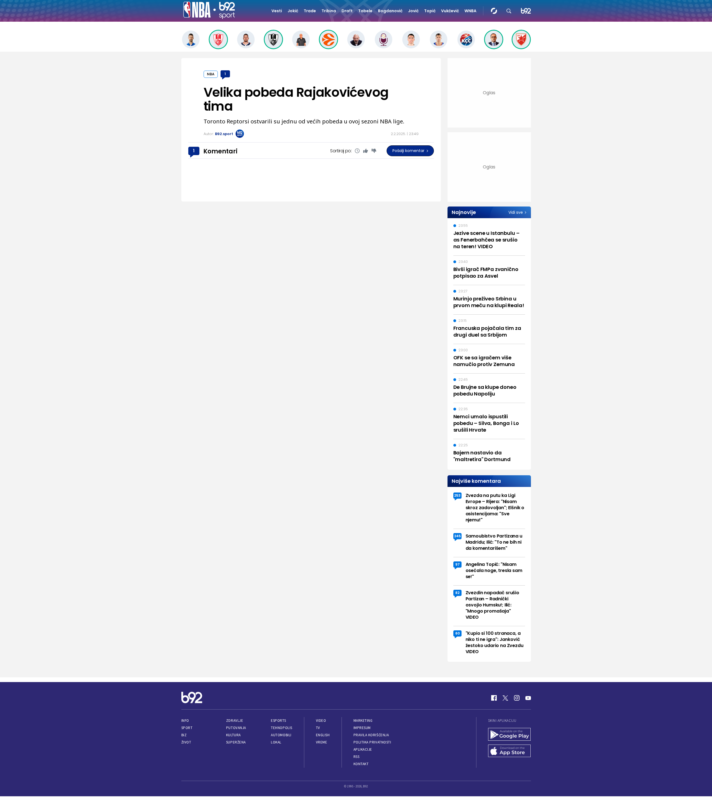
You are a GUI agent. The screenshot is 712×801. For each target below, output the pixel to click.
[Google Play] (509, 735)
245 (457, 536)
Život (186, 742)
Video (321, 720)
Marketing (363, 720)
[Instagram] (517, 698)
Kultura (233, 735)
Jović (413, 11)
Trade (310, 11)
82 (457, 592)
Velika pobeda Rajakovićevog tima (296, 99)
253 (457, 495)
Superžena (236, 742)
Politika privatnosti (372, 742)
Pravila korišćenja (371, 735)
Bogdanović (390, 11)
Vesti (276, 11)
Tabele (365, 11)
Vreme (321, 742)
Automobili (281, 735)
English (323, 735)
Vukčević (450, 11)
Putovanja (236, 727)
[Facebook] (494, 698)
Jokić (293, 11)
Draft (347, 11)
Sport (187, 727)
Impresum (362, 727)
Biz (184, 735)
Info (185, 720)
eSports (278, 720)
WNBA (470, 11)
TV (318, 727)
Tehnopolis (281, 727)
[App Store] (509, 751)
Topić (430, 11)
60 (457, 633)
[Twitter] (505, 698)
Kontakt (361, 764)
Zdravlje (234, 720)
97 (457, 564)
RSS (356, 756)
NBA (210, 74)
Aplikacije (362, 749)
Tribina (329, 11)
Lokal (276, 742)
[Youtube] (528, 698)
